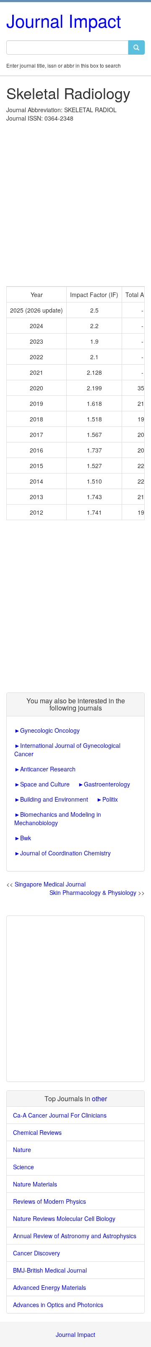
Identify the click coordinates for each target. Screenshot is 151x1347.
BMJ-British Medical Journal (50, 1270)
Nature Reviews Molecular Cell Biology (64, 1218)
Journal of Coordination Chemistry (65, 853)
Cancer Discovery (36, 1253)
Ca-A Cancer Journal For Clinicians (60, 1115)
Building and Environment (54, 799)
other (99, 1098)
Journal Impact (63, 20)
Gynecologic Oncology (50, 730)
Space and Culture (45, 784)
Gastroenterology (107, 784)
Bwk (25, 838)
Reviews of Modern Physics (49, 1201)
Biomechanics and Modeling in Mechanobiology (57, 818)
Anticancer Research (48, 769)
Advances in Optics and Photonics (58, 1304)
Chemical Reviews (37, 1132)
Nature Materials (35, 1184)
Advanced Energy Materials (49, 1287)
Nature (22, 1149)
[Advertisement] (75, 202)
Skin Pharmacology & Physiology (92, 892)
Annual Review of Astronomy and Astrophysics (74, 1235)
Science (23, 1167)
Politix (110, 799)
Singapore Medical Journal (50, 884)
